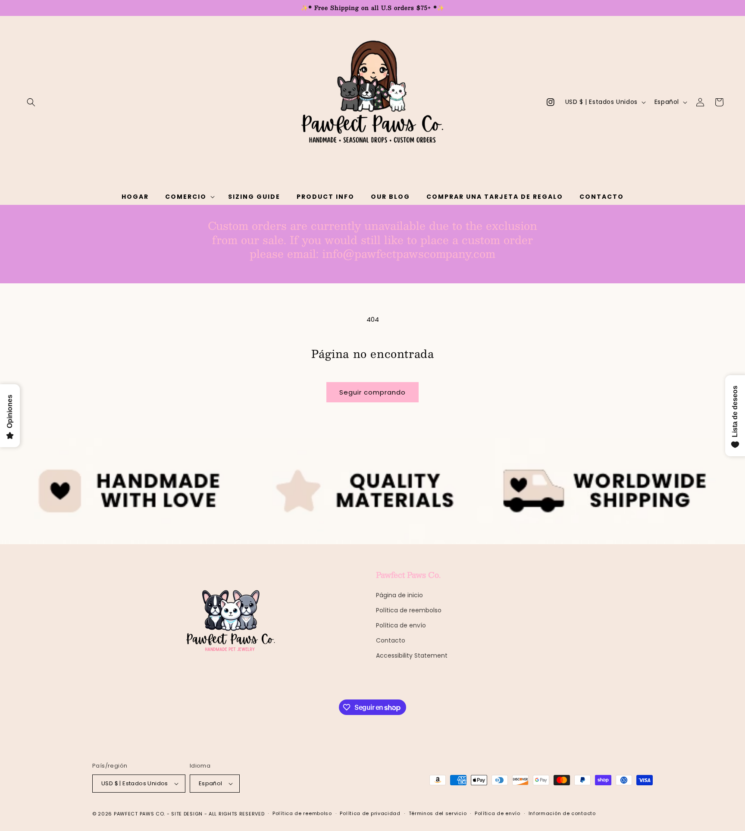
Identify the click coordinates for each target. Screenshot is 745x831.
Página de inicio (399, 595)
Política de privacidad (370, 813)
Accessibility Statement (412, 655)
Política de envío (401, 625)
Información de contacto (562, 813)
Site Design (187, 813)
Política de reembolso (408, 610)
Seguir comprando (372, 392)
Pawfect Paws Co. (139, 813)
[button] (31, 102)
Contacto (390, 640)
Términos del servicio (438, 813)
